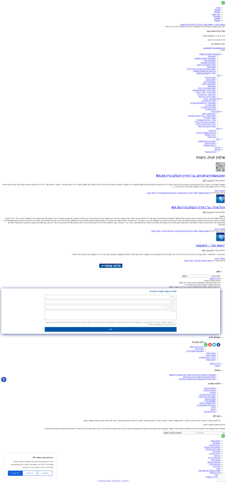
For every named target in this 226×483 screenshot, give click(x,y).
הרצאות (217, 366)
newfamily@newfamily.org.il (214, 48)
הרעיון (218, 139)
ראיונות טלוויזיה (210, 143)
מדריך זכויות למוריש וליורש (206, 124)
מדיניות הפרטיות (210, 412)
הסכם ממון (212, 56)
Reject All (29, 473)
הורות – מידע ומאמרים (207, 357)
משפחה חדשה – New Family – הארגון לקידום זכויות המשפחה (202, 24)
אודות (218, 128)
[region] (30, 466)
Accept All (15, 473)
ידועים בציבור (211, 80)
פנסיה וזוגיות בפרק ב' (208, 107)
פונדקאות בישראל (213, 462)
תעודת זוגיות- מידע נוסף (207, 97)
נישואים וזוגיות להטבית (212, 447)
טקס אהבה (212, 86)
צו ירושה (217, 456)
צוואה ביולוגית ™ (209, 118)
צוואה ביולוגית (211, 355)
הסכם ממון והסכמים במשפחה (209, 54)
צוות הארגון (211, 137)
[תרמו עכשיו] (110, 267)
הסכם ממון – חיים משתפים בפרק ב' (203, 103)
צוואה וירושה (215, 111)
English (217, 10)
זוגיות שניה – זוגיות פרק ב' (206, 94)
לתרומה (217, 148)
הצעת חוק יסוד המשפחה (207, 141)
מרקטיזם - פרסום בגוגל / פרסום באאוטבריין (113, 481)
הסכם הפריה (211, 67)
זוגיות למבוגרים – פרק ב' (211, 99)
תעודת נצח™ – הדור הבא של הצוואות (202, 116)
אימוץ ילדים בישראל (213, 449)
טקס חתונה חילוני (214, 458)
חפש (218, 271)
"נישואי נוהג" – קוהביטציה (210, 245)
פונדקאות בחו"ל (214, 464)
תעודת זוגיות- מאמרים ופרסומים (204, 90)
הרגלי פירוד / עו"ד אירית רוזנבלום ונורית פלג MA (198, 207)
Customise (45, 473)
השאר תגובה (151, 193)
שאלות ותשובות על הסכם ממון (209, 471)
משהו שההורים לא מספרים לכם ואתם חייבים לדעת (197, 379)
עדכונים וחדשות (167, 231)
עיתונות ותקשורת (209, 390)
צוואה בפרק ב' (210, 105)
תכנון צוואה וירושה (209, 114)
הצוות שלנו (216, 451)
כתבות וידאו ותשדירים (208, 395)
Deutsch (217, 12)
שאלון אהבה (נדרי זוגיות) (207, 88)
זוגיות (218, 75)
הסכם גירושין (215, 460)
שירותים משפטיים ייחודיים (206, 133)
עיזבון (218, 468)
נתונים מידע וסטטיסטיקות (166, 193)
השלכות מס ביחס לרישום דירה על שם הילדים (199, 377)
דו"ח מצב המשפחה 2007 (203, 193)
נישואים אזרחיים (210, 82)
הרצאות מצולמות (209, 145)
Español (217, 18)
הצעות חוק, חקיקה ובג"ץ (207, 397)
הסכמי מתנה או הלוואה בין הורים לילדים (201, 69)
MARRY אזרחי (210, 401)
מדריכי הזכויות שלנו (197, 347)
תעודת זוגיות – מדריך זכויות (206, 92)
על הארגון (212, 131)
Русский (217, 16)
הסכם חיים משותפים (208, 63)
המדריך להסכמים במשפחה (206, 73)
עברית (218, 8)
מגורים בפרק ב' (210, 109)
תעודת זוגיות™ (210, 77)
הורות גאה (216, 466)
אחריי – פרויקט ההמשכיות (206, 120)
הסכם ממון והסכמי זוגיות (195, 351)
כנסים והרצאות (210, 399)
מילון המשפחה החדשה (208, 403)
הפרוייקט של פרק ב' (208, 101)
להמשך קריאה (220, 191)
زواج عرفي (216, 14)
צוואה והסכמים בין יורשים (206, 65)
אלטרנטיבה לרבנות (209, 84)
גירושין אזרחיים (214, 454)
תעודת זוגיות (199, 349)
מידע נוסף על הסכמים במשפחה (204, 71)
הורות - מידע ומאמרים (185, 193)
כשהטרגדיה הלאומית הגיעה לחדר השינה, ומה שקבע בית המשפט (192, 375)
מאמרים (213, 392)
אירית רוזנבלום (210, 135)
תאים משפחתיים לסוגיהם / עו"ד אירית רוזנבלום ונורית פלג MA (190, 175)
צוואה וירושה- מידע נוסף (207, 126)
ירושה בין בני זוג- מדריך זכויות (205, 122)
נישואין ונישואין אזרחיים (203, 261)
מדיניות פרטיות (210, 152)
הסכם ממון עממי (210, 60)
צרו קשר (217, 150)
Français (217, 20)
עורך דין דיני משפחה (213, 477)
